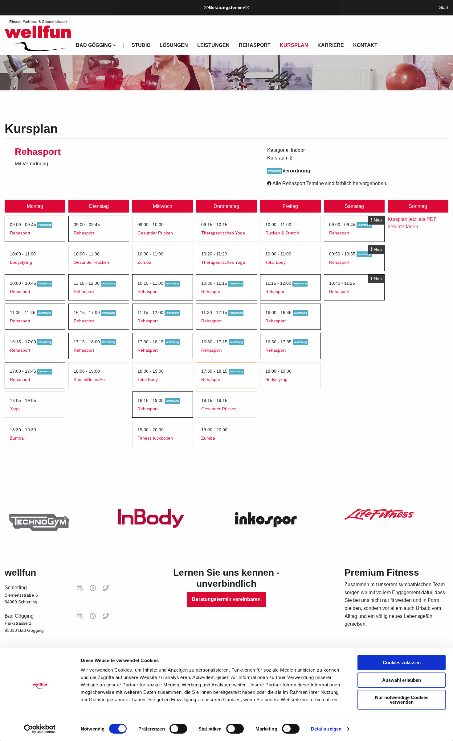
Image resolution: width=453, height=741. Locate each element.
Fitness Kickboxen (155, 438)
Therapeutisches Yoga (223, 232)
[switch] (178, 729)
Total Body (147, 379)
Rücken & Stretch (282, 232)
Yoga (15, 408)
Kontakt (365, 45)
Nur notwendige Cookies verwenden (401, 700)
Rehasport (255, 45)
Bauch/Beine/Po (89, 379)
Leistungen (213, 45)
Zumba (17, 438)
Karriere (330, 45)
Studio (141, 45)
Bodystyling (21, 262)
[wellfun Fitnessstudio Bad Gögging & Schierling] (38, 35)
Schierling (16, 587)
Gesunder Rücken (91, 262)
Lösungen (174, 45)
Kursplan (294, 45)
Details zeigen (326, 728)
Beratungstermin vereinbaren (226, 599)
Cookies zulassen (402, 662)
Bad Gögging (19, 616)
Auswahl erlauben (401, 680)
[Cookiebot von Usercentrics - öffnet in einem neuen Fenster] (40, 729)
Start (443, 7)
